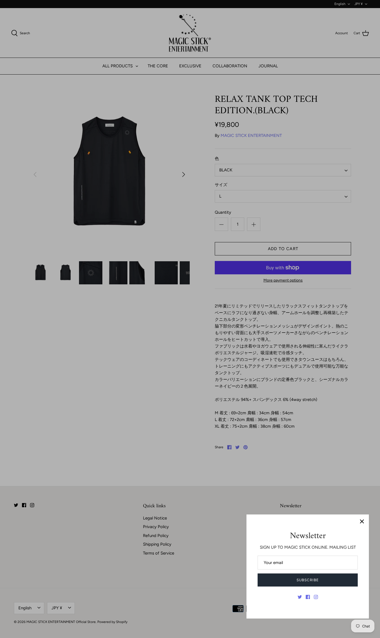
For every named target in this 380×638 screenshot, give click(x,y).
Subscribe (308, 580)
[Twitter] (300, 597)
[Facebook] (308, 597)
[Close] (362, 521)
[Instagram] (316, 597)
